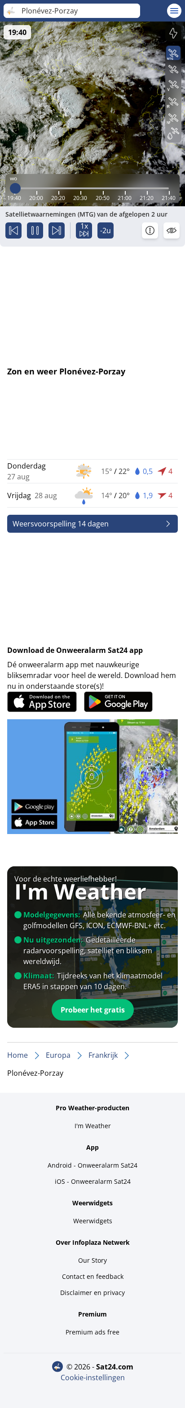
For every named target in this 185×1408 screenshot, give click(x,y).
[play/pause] (35, 230)
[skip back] (13, 230)
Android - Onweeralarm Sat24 (92, 1165)
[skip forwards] (56, 230)
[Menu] (174, 11)
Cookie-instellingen (93, 1377)
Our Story (92, 1260)
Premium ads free (92, 1332)
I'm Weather (93, 1125)
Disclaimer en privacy (92, 1292)
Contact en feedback (92, 1276)
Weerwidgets (92, 1221)
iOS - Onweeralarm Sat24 (93, 1181)
